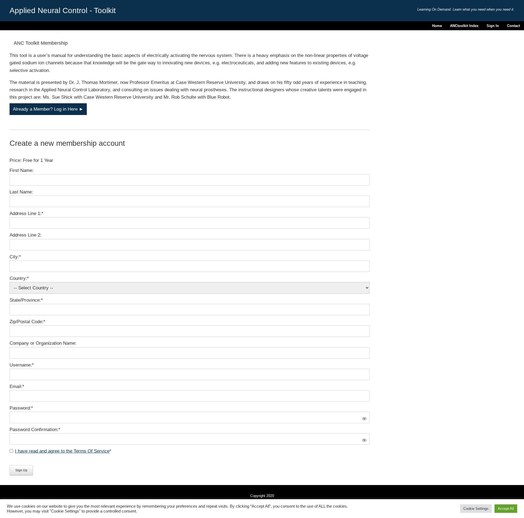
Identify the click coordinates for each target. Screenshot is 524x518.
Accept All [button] (506, 509)
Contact (513, 26)
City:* (15, 256)
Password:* (21, 408)
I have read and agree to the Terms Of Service (62, 451)
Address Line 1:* (26, 213)
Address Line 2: (25, 235)
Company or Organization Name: (43, 343)
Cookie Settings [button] (476, 509)
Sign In (493, 26)
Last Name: (21, 192)
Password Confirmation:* (35, 429)
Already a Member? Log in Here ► (48, 109)
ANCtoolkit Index (464, 26)
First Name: (22, 170)
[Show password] (363, 417)
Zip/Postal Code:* (27, 321)
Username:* (22, 365)
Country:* (19, 278)
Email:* (17, 386)
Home (437, 26)
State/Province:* (26, 300)
